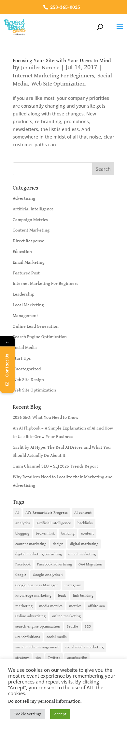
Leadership (24, 294)
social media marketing (84, 647)
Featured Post (26, 273)
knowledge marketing (33, 595)
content (87, 533)
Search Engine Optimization (40, 336)
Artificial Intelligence (33, 209)
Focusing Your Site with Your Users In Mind (62, 61)
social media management (37, 647)
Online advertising (30, 616)
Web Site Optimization (58, 83)
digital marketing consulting (38, 554)
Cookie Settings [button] (27, 714)
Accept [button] (60, 714)
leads (62, 595)
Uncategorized (27, 369)
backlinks (85, 523)
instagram (72, 585)
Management (25, 315)
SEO (88, 626)
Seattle (72, 626)
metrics (75, 606)
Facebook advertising (54, 564)
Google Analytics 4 (48, 575)
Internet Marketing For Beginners (53, 75)
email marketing (82, 554)
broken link (45, 533)
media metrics (51, 606)
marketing (24, 606)
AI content (83, 512)
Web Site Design (28, 379)
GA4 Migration (90, 564)
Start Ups (22, 358)
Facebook (23, 564)
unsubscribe (77, 658)
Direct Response (28, 241)
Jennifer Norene (40, 67)
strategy (22, 658)
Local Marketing (28, 305)
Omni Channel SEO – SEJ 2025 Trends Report (55, 466)
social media (57, 637)
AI (17, 512)
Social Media (25, 347)
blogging (22, 533)
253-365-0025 (64, 7)
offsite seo (96, 606)
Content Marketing (31, 230)
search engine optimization (37, 626)
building (68, 533)
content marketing (30, 544)
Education (22, 251)
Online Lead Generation (36, 326)
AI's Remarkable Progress (46, 512)
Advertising (24, 198)
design (58, 544)
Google (20, 575)
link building (83, 595)
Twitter (54, 658)
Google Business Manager (36, 585)
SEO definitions (27, 637)
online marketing (66, 616)
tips (38, 658)
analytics (22, 523)
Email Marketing (29, 262)
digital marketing (84, 544)
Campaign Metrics (30, 219)
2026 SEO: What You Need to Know (45, 417)
